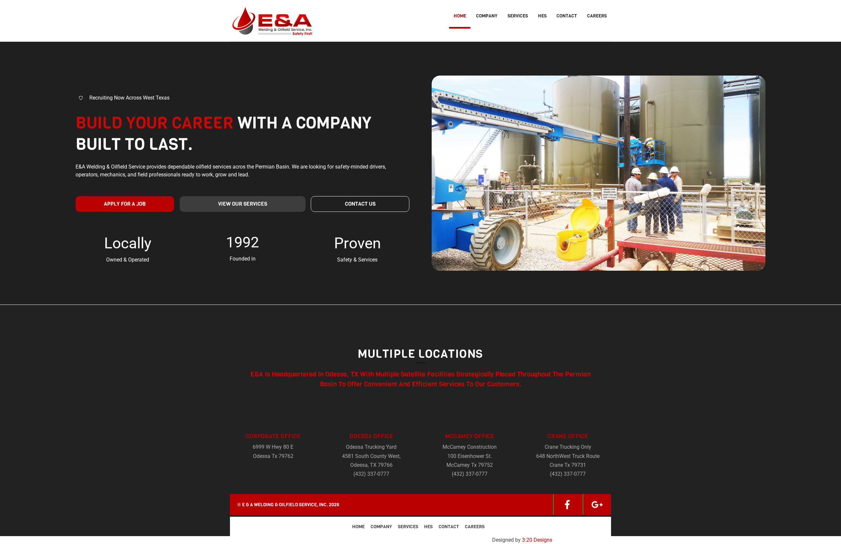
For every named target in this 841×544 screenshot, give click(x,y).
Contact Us (360, 203)
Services (518, 16)
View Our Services (242, 203)
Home (460, 16)
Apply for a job (125, 203)
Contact (567, 16)
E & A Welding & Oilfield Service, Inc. (285, 505)
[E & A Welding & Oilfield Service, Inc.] (271, 31)
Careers (597, 16)
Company (486, 16)
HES (542, 16)
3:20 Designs (537, 540)
